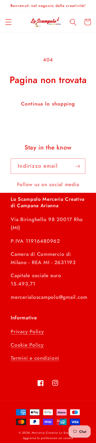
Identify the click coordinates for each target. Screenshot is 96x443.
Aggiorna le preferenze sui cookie (48, 438)
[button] (8, 22)
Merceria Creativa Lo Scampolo (54, 433)
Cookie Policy (27, 344)
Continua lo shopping (48, 103)
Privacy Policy (27, 331)
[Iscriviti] (77, 166)
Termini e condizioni (35, 358)
